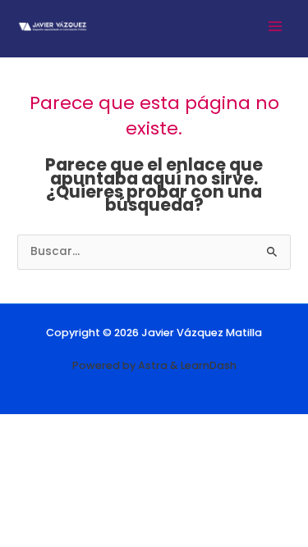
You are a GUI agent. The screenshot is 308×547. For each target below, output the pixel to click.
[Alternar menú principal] (276, 26)
